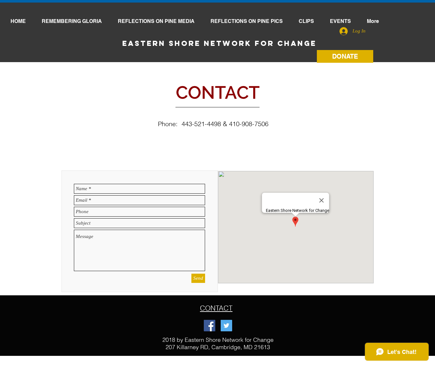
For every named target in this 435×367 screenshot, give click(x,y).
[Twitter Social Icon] (226, 325)
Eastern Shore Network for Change (219, 43)
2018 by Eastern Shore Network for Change (218, 339)
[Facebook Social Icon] (209, 325)
